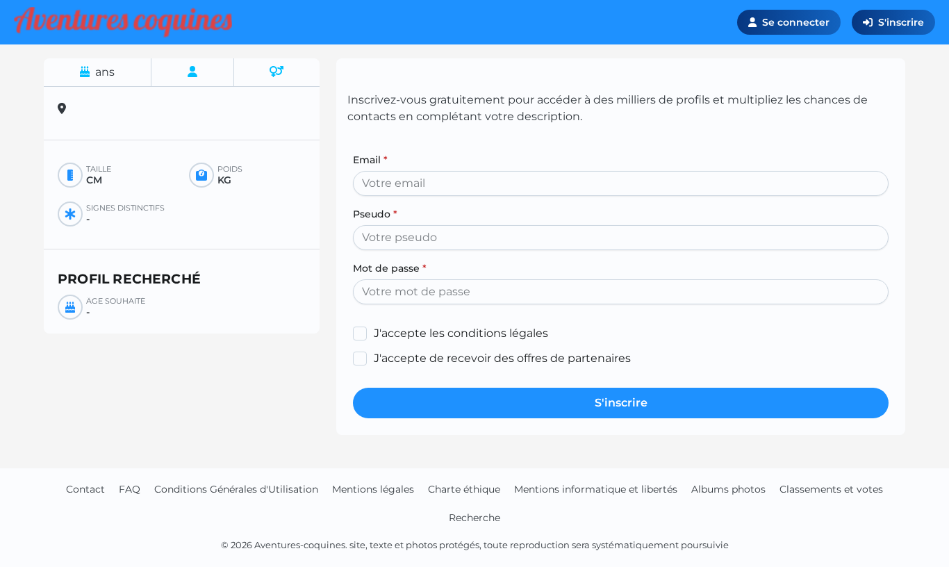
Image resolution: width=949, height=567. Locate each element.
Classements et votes (831, 489)
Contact (85, 489)
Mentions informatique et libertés (595, 489)
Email (370, 160)
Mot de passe (390, 268)
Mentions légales (373, 489)
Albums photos (728, 489)
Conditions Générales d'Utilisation (236, 489)
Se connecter (796, 22)
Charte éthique (464, 489)
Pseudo (375, 214)
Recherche (474, 517)
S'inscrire (901, 22)
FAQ (129, 489)
